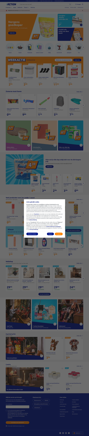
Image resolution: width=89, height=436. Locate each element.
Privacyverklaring (34, 229)
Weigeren (50, 233)
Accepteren (58, 233)
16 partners (36, 214)
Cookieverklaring (33, 219)
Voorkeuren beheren (32, 233)
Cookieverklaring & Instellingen (53, 226)
